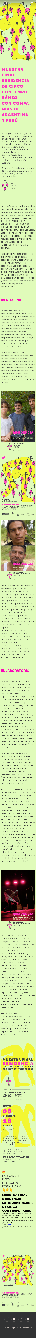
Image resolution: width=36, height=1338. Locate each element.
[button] (32, 3)
